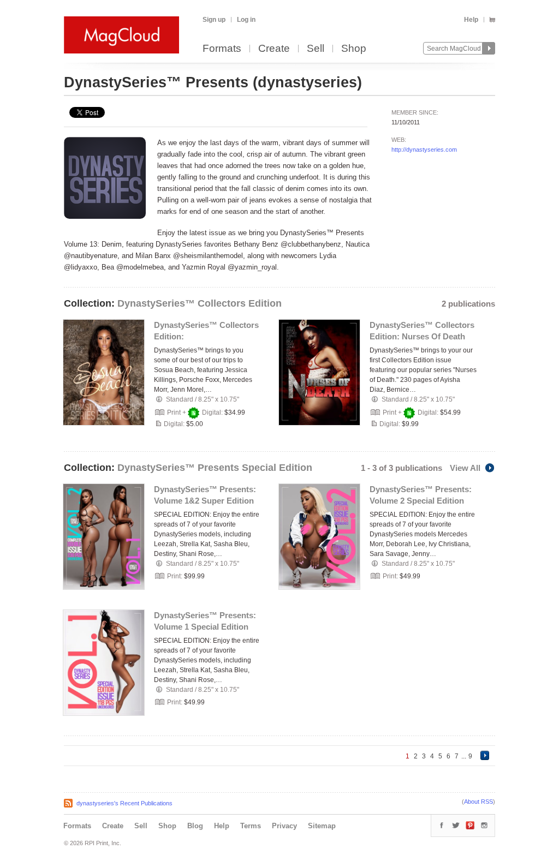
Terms (250, 826)
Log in (246, 19)
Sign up (214, 19)
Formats (222, 49)
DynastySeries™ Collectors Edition (199, 303)
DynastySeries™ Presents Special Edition (214, 467)
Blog (195, 826)
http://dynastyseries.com (424, 149)
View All (465, 468)
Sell (315, 49)
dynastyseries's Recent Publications (124, 803)
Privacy (284, 826)
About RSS (478, 801)
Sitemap (322, 826)
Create (274, 49)
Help (471, 19)
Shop (353, 49)
